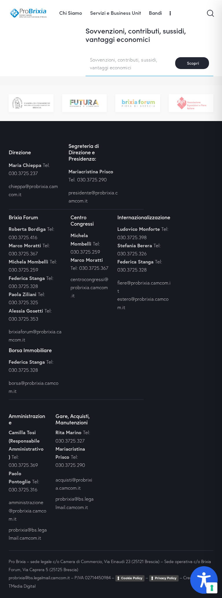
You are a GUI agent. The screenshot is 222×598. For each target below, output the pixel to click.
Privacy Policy (165, 578)
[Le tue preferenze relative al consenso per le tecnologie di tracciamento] (211, 587)
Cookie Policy (131, 578)
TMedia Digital (22, 586)
